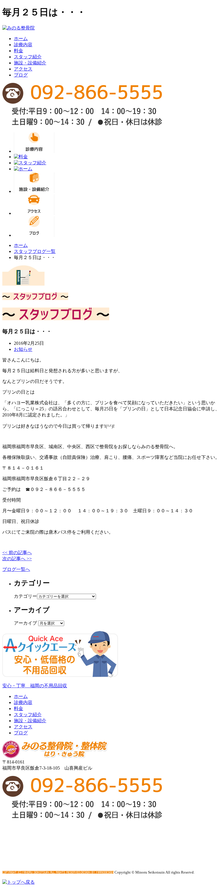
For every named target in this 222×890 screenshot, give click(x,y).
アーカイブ (25, 623)
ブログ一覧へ (16, 569)
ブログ (21, 74)
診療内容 (23, 44)
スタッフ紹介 (28, 56)
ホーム (21, 38)
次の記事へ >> (17, 558)
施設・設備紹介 (30, 62)
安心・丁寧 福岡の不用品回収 (34, 685)
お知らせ (23, 349)
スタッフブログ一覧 (35, 251)
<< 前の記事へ (17, 552)
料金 (18, 50)
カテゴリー (25, 596)
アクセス (23, 68)
